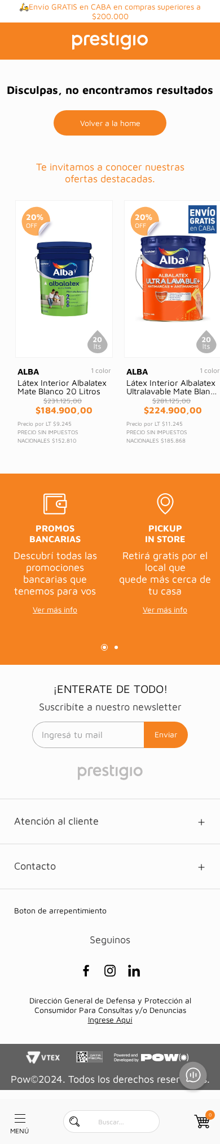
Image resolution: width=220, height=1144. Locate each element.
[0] (201, 1121)
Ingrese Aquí (110, 1019)
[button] (104, 647)
